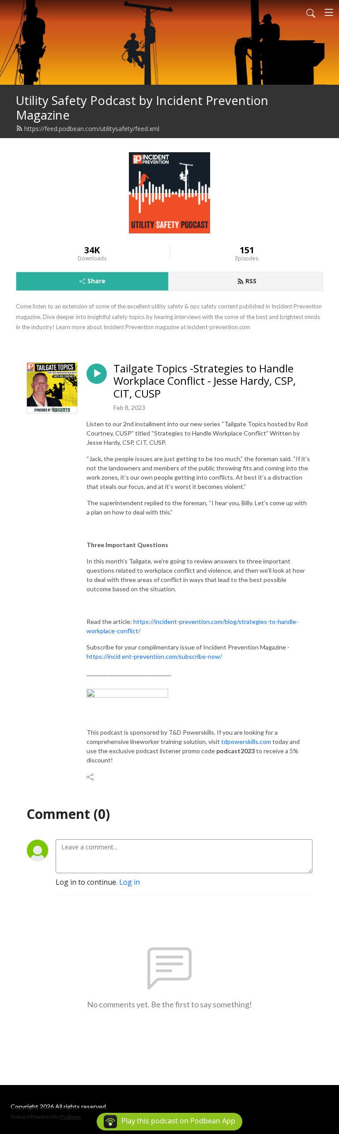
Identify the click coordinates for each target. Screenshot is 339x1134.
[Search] (311, 12)
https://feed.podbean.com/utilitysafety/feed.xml (91, 128)
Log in (129, 882)
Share (96, 281)
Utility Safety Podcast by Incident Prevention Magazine (142, 107)
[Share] (91, 777)
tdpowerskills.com (246, 741)
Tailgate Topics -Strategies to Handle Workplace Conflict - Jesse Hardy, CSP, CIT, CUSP (204, 381)
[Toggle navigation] (329, 12)
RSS (250, 281)
